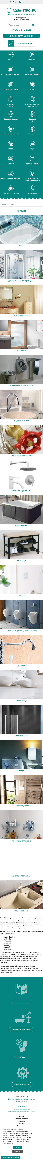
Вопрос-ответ (21, 1126)
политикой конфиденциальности (17, 1137)
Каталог (21, 1116)
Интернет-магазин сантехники (18, 1099)
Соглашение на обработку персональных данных (21, 1111)
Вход (14, 2)
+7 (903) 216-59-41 (21, 30)
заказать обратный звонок (21, 36)
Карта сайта (21, 1106)
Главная (4, 204)
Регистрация (26, 2)
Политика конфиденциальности (21, 1109)
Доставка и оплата (21, 1119)
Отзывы (21, 1123)
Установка (21, 1121)
